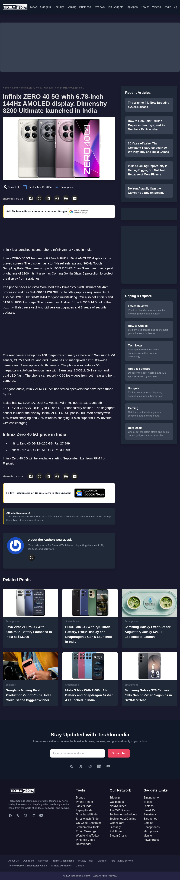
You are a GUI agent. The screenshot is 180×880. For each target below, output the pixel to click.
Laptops (148, 806)
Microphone (150, 831)
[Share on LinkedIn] (48, 198)
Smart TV (149, 810)
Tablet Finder (84, 806)
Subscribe (119, 753)
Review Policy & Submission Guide (27, 865)
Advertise (43, 860)
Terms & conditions (63, 860)
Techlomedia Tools (87, 827)
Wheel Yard (117, 822)
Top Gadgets (115, 6)
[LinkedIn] (99, 766)
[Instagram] (90, 766)
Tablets (147, 801)
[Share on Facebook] (30, 198)
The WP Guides (120, 810)
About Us (13, 860)
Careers (102, 860)
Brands (80, 797)
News (33, 6)
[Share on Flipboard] (74, 198)
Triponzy (115, 797)
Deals (167, 6)
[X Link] (31, 557)
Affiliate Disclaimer (61, 865)
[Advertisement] (90, 47)
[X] (81, 766)
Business (85, 6)
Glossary (115, 827)
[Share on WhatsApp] (57, 198)
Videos (156, 6)
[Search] (175, 7)
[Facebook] (71, 766)
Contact (80, 865)
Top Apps (132, 6)
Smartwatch (150, 814)
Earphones (150, 818)
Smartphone (67, 187)
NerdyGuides (118, 806)
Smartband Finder (87, 814)
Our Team (28, 860)
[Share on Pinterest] (66, 198)
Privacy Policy (85, 860)
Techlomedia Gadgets (123, 814)
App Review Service (122, 860)
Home (6, 87)
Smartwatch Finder (87, 818)
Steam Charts (118, 835)
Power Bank (151, 839)
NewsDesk (14, 187)
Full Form (116, 831)
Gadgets (45, 6)
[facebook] (10, 815)
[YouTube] (108, 766)
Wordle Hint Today (87, 835)
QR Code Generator (88, 822)
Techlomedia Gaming (123, 818)
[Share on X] (39, 198)
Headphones (151, 827)
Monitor (148, 835)
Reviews (99, 6)
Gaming (71, 6)
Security (59, 6)
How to (144, 6)
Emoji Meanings (86, 831)
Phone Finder (84, 801)
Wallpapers (117, 801)
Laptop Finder (84, 810)
